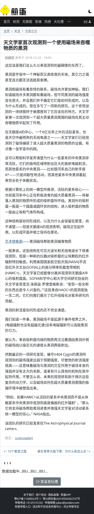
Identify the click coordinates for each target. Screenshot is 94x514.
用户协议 (41, 495)
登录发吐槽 (49, 481)
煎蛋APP (66, 495)
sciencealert (24, 438)
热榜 (47, 21)
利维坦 (9, 57)
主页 (6, 31)
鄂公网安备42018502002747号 (61, 499)
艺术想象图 (14, 241)
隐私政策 (53, 495)
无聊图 (27, 21)
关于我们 (28, 495)
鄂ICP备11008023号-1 (27, 499)
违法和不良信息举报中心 (47, 507)
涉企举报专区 (71, 507)
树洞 (16, 21)
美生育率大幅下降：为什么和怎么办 (62, 451)
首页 (6, 21)
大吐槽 (59, 21)
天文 (17, 31)
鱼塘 (38, 21)
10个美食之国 (16, 451)
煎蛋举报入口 (23, 507)
